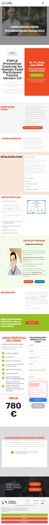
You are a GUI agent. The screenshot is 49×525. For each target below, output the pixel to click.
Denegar (24, 518)
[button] (43, 3)
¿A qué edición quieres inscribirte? (37, 370)
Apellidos (31, 351)
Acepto (24, 515)
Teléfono (31, 363)
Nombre (31, 345)
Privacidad (32, 376)
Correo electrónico (33, 357)
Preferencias (24, 522)
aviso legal (38, 380)
